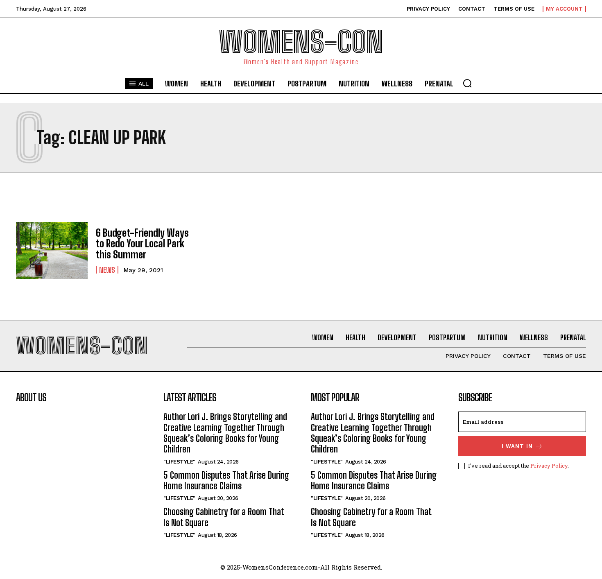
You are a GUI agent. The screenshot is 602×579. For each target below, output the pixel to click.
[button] (467, 83)
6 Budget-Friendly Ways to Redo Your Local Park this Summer (142, 243)
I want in (517, 446)
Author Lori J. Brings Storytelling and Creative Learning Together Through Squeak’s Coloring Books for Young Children (225, 433)
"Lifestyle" (179, 462)
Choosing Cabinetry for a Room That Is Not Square (223, 517)
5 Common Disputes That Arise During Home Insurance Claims (226, 480)
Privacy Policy (549, 465)
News (107, 270)
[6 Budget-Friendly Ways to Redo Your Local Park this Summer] (52, 250)
